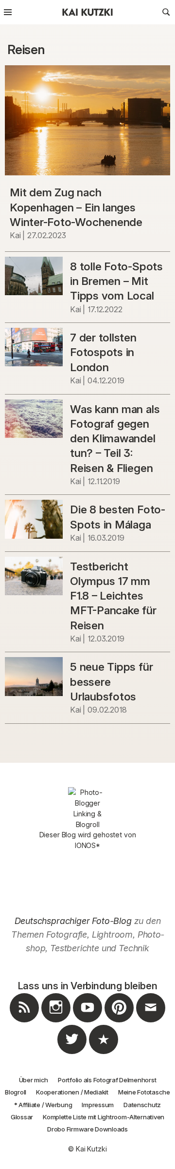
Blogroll (15, 1092)
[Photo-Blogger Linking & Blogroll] (87, 808)
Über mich (34, 1080)
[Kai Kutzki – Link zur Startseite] (87, 12)
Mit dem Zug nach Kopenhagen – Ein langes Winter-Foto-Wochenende (76, 207)
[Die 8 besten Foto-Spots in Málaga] (34, 519)
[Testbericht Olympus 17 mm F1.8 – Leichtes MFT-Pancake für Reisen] (34, 576)
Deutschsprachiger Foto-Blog (73, 921)
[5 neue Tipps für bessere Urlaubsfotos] (34, 676)
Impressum (98, 1105)
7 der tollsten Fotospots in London (103, 352)
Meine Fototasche (144, 1092)
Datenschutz (142, 1105)
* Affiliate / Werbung (43, 1105)
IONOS (85, 845)
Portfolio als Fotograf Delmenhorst (107, 1080)
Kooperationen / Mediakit (72, 1092)
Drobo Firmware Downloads (87, 1129)
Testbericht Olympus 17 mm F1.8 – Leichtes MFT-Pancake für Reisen (113, 596)
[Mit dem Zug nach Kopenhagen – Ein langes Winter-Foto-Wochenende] (87, 120)
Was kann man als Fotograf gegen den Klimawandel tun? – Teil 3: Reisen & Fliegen (114, 438)
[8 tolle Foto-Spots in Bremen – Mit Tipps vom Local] (34, 276)
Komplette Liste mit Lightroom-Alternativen (103, 1117)
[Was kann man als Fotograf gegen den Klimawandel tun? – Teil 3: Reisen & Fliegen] (34, 418)
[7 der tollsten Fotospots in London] (34, 347)
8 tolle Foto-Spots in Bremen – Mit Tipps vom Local (116, 281)
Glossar (22, 1117)
